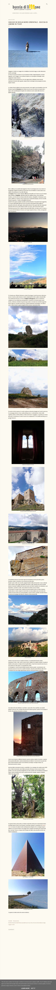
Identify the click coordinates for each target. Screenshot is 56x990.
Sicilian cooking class (26, 13)
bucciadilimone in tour (26, 922)
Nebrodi (40, 922)
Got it (33, 988)
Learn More (25, 988)
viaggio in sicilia (11, 924)
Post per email (16, 920)
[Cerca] (47, 3)
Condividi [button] (10, 920)
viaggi (44, 922)
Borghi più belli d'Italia (16, 922)
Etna (32, 922)
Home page (15, 13)
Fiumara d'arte (36, 922)
